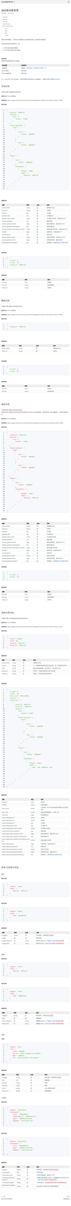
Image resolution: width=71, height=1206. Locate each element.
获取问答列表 (6, 24)
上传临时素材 (55, 941)
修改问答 (5, 21)
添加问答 (5, 17)
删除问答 (5, 19)
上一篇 (3, 1196)
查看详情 (57, 79)
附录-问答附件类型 (8, 26)
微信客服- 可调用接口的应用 (35, 68)
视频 (6, 31)
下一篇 (68, 1196)
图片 (6, 28)
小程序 (6, 35)
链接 (6, 33)
